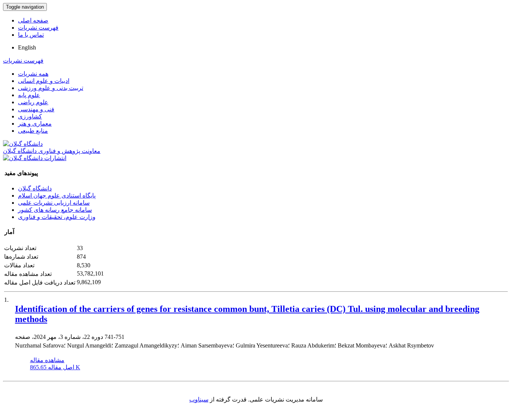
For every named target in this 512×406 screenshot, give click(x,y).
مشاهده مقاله (47, 360)
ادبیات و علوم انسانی (43, 81)
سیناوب (198, 399)
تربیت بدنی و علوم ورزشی (50, 88)
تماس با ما (31, 34)
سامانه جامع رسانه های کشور (55, 210)
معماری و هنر (35, 123)
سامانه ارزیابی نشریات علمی (54, 202)
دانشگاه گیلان (35, 188)
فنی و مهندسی (36, 109)
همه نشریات (33, 73)
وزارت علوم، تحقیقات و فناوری (57, 217)
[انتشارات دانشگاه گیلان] (34, 158)
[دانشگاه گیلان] (23, 144)
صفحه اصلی (33, 20)
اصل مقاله (55, 367)
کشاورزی (30, 116)
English (27, 47)
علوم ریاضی (33, 102)
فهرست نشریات (38, 27)
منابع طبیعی (33, 130)
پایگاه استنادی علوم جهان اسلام (57, 195)
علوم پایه (29, 95)
